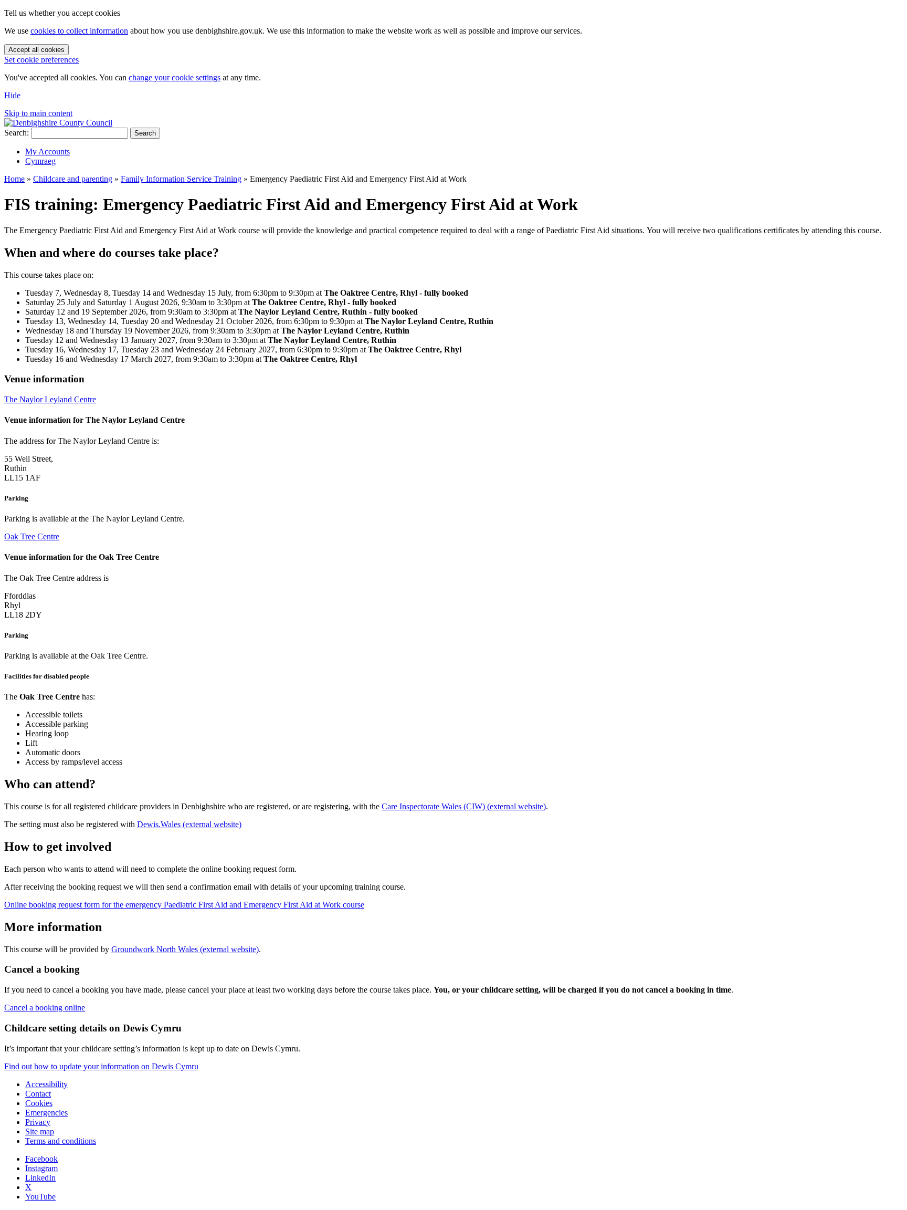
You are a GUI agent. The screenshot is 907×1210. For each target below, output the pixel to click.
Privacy (37, 1122)
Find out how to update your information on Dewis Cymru (101, 1066)
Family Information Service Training (181, 178)
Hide (12, 95)
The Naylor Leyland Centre (50, 399)
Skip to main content (38, 113)
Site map (39, 1131)
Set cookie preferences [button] (41, 59)
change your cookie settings (174, 77)
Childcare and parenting (72, 178)
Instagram (41, 1168)
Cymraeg (40, 161)
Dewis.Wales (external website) (189, 824)
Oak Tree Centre (31, 536)
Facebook (41, 1158)
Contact (38, 1093)
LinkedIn (40, 1177)
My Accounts (47, 151)
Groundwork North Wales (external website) (185, 949)
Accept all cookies (36, 50)
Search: (16, 132)
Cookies (38, 1103)
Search (145, 133)
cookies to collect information (79, 30)
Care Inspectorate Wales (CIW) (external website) (464, 806)
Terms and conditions (60, 1140)
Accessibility (46, 1084)
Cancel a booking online (44, 1007)
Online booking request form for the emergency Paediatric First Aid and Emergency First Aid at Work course (184, 904)
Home (14, 178)
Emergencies (46, 1112)
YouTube (40, 1196)
